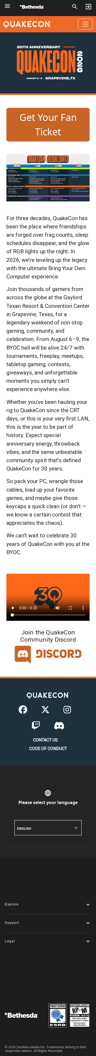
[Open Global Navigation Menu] (7, 6)
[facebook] (23, 711)
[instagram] (67, 711)
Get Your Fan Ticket (48, 124)
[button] (48, 904)
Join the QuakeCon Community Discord (48, 636)
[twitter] (45, 711)
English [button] (24, 829)
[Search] (74, 6)
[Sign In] (88, 6)
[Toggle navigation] (85, 24)
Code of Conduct (48, 748)
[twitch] (36, 727)
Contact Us (45, 740)
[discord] (59, 727)
